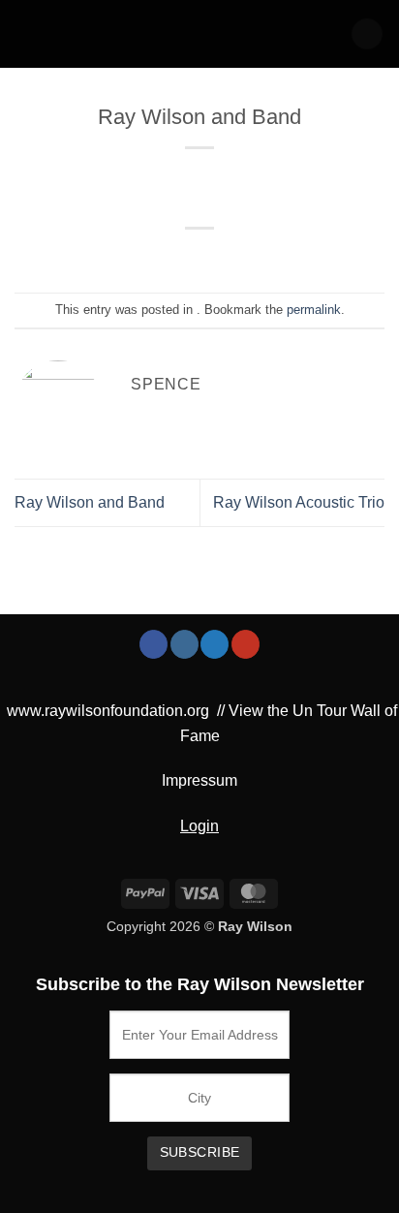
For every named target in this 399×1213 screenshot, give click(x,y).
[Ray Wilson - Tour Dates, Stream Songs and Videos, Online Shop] (96, 34)
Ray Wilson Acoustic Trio (298, 502)
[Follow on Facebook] (153, 644)
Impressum (199, 780)
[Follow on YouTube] (245, 644)
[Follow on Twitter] (214, 644)
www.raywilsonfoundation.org (108, 710)
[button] (367, 34)
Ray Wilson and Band (90, 502)
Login (199, 826)
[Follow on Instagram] (184, 644)
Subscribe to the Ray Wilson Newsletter (200, 984)
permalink (314, 309)
